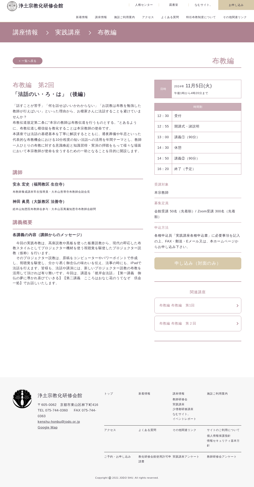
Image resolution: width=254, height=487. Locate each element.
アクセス (148, 17)
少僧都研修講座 (183, 409)
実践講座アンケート (186, 456)
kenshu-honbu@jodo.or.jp (59, 422)
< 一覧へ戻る (28, 60)
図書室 (173, 4)
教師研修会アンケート (222, 456)
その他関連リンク (235, 17)
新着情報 (82, 17)
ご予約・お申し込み (117, 456)
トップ (108, 393)
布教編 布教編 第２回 (177, 323)
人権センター (144, 4)
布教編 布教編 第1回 (177, 305)
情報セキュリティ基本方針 (223, 443)
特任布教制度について (201, 17)
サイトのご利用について (223, 430)
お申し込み (236, 5)
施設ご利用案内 (124, 17)
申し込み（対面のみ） (198, 263)
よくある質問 (170, 17)
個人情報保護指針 (219, 435)
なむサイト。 (204, 4)
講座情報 (101, 17)
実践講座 (179, 404)
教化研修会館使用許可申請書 (155, 459)
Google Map (48, 427)
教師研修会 (180, 399)
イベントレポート (184, 418)
